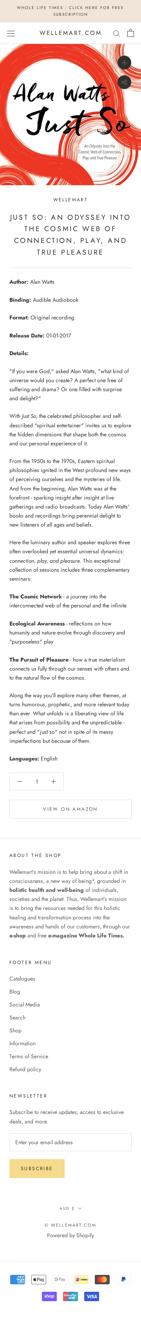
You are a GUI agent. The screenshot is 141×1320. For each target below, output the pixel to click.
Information (22, 1043)
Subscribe (37, 1168)
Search (17, 1017)
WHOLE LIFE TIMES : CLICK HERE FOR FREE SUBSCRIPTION (70, 11)
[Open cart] (130, 33)
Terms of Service (28, 1056)
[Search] (116, 33)
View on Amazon (70, 809)
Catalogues (22, 979)
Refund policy (25, 1069)
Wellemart (70, 199)
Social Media (24, 1004)
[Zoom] (124, 62)
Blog (14, 991)
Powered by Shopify (70, 1235)
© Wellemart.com (71, 1225)
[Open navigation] (11, 33)
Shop (15, 1030)
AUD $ (67, 1208)
